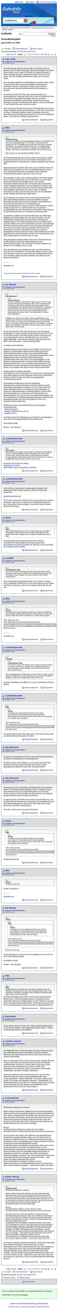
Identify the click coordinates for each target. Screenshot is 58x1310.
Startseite (5, 28)
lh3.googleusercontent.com (14, 545)
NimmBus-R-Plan (35, 399)
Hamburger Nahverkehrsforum (42, 28)
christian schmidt (13, 1041)
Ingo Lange (10, 59)
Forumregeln (43, 1304)
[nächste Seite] (52, 54)
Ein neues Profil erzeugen (48, 2)
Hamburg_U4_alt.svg (12, 465)
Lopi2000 (9, 558)
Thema (4, 29)
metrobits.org (9, 266)
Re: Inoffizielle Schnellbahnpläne (14, 61)
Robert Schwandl (11, 409)
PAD (7, 976)
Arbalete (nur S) (10, 413)
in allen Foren (31, 51)
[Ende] (55, 54)
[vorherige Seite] (25, 54)
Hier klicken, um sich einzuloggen (15, 1295)
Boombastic (10, 1016)
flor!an (8, 518)
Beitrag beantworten (31, 120)
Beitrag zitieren (48, 120)
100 (24, 51)
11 (49, 54)
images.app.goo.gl (11, 859)
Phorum (18, 1306)
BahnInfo (46, 1306)
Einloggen (31, 2)
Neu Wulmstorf (11, 747)
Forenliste (7, 49)
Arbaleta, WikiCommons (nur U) (16, 411)
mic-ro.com (33, 236)
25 (18, 51)
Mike (18, 43)
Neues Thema (37, 49)
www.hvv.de (36, 174)
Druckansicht (29, 1281)
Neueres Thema (9, 1277)
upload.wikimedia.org (12, 496)
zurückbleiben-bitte (13, 439)
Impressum (14, 1304)
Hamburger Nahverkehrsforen (20, 28)
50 (21, 51)
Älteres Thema (25, 1277)
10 (46, 54)
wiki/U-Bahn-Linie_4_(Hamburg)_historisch (20, 467)
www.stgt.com (35, 222)
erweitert (53, 36)
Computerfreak (11, 1098)
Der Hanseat (10, 284)
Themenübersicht (22, 49)
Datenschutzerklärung (28, 1304)
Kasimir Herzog (12, 1177)
